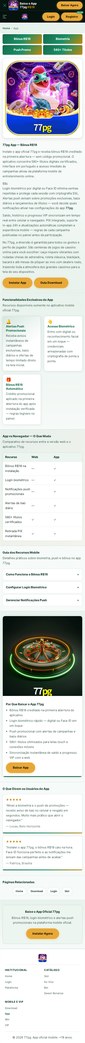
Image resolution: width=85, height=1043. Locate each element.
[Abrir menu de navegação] (4, 17)
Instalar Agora (42, 933)
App (7, 1013)
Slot (67, 891)
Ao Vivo (49, 981)
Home (6, 28)
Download (37, 891)
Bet (46, 987)
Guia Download (51, 283)
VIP (7, 1025)
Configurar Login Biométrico (26, 587)
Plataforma (11, 987)
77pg (69, 208)
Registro (74, 15)
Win (7, 1019)
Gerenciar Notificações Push (26, 600)
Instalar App (17, 283)
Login (51, 16)
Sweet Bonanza (53, 993)
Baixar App (20, 767)
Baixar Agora (69, 5)
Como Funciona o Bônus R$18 (27, 574)
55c (5, 183)
